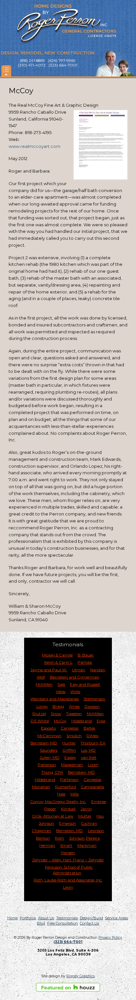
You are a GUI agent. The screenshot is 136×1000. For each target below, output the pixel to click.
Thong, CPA (52, 772)
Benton (43, 838)
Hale (61, 794)
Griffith (69, 750)
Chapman (41, 830)
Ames (74, 706)
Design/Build (91, 918)
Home (12, 918)
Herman (47, 845)
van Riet (88, 757)
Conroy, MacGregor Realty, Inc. (58, 801)
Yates (60, 691)
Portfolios (28, 918)
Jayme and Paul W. (48, 670)
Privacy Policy (110, 937)
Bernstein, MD (43, 743)
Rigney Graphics (80, 976)
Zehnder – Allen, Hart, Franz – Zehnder (68, 860)
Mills (74, 794)
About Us (46, 918)
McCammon (49, 736)
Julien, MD (49, 757)
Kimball (68, 809)
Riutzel (39, 713)
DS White (40, 721)
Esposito (48, 728)
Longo (42, 706)
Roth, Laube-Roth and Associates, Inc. (68, 880)
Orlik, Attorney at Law (52, 816)
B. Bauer (86, 655)
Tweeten (74, 713)
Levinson (96, 830)
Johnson (46, 823)
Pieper (50, 809)
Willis (75, 691)
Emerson (67, 823)
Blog (41, 923)
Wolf (41, 677)
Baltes (89, 728)
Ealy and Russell (85, 684)
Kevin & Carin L (58, 662)
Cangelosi (70, 728)
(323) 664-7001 (68, 942)
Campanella (92, 787)
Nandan (97, 670)
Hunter (69, 743)
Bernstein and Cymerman (74, 677)
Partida (85, 662)
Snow (56, 713)
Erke (101, 721)
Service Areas (116, 918)
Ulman (78, 670)
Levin (68, 887)
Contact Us (89, 923)
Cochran (89, 823)
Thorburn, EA (93, 743)
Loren (93, 765)
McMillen (44, 684)
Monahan (41, 787)
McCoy (60, 721)
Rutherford (65, 787)
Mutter (84, 816)
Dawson (92, 706)
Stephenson (94, 699)
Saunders (48, 750)
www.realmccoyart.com (34, 146)
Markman (86, 845)
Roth (59, 838)
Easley (70, 757)
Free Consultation (62, 923)
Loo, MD (88, 750)
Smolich (74, 736)
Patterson (47, 765)
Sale (61, 684)
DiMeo (92, 736)
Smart (66, 845)
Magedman (72, 765)
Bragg (58, 706)
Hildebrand (81, 721)
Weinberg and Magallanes (54, 699)
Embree (98, 801)
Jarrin (86, 809)
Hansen (68, 852)
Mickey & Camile (57, 655)
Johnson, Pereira (84, 838)
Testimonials (67, 918)
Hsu (100, 816)
